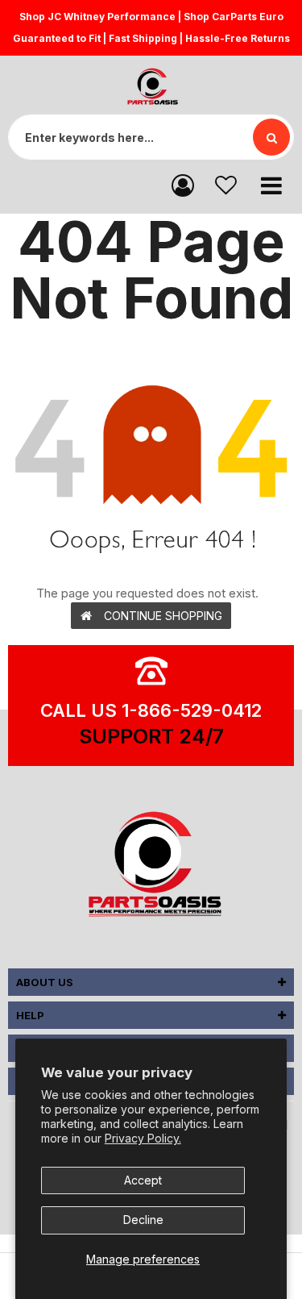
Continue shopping (163, 615)
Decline (143, 1219)
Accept (143, 1180)
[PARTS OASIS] (151, 866)
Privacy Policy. (143, 1138)
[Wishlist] (226, 184)
